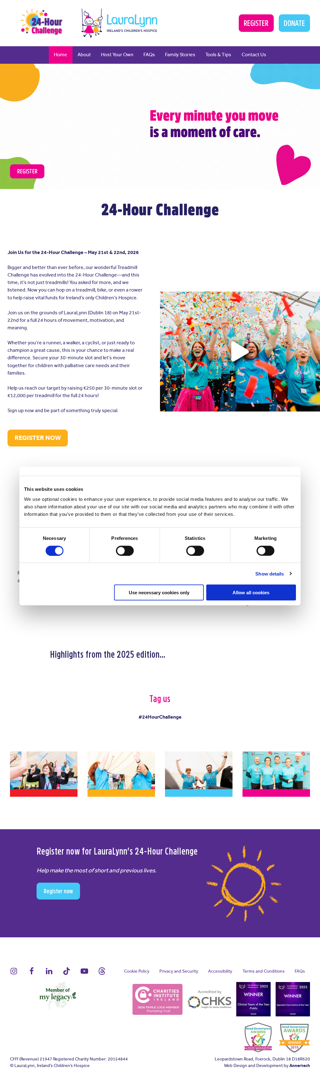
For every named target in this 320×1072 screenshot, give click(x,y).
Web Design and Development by (267, 1066)
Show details (269, 573)
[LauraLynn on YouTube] (84, 974)
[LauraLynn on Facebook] (31, 974)
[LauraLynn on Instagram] (14, 974)
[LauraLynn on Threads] (102, 974)
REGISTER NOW (38, 438)
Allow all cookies (250, 592)
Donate (294, 23)
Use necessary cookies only (159, 592)
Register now (58, 891)
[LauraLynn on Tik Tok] (66, 974)
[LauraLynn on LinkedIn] (49, 974)
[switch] (125, 551)
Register (256, 23)
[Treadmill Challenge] (42, 22)
